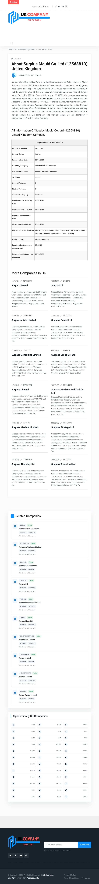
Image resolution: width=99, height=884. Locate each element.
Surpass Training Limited (29, 528)
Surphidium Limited (27, 639)
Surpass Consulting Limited (26, 355)
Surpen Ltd (23, 584)
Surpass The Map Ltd (22, 464)
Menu (11, 43)
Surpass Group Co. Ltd (63, 355)
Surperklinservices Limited (29, 602)
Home (10, 50)
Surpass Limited (20, 389)
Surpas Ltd (57, 285)
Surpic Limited (25, 658)
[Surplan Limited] (15, 674)
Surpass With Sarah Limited (30, 547)
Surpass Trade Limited (63, 464)
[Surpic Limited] (15, 655)
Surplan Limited (25, 676)
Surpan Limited (19, 285)
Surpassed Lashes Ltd (28, 565)
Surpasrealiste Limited (23, 320)
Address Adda (33, 878)
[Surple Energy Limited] (15, 692)
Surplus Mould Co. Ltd (50, 98)
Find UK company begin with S (24, 50)
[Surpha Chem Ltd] (15, 618)
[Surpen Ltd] (15, 581)
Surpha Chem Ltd (26, 621)
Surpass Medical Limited (24, 427)
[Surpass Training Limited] (15, 526)
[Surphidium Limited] (15, 637)
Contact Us (85, 878)
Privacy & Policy (70, 875)
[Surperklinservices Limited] (15, 600)
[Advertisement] (52, 32)
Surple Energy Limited (28, 695)
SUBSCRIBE (84, 844)
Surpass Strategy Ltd (62, 427)
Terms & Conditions (71, 878)
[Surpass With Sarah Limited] (15, 544)
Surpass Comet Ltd (61, 320)
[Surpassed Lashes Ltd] (15, 563)
